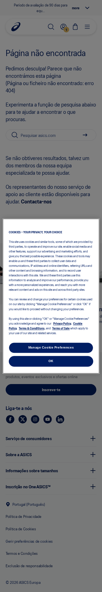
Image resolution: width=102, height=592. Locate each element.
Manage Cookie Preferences (51, 347)
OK (51, 361)
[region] (51, 296)
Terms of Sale (61, 328)
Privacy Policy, (62, 323)
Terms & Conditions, (32, 328)
